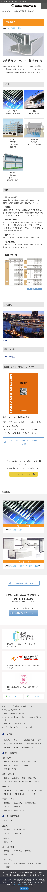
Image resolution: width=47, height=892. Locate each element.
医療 (17, 765)
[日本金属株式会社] (23, 5)
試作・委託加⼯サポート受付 (14, 713)
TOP (3, 11)
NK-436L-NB (19, 794)
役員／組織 (8, 744)
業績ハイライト (9, 842)
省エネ (17, 781)
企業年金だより (20, 723)
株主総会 (28, 851)
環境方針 (17, 740)
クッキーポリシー (30, 727)
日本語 (3, 1)
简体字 (17, 1)
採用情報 (7, 723)
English (10, 1)
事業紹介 (18, 744)
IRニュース (8, 821)
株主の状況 (18, 851)
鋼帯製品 (7, 803)
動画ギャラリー (29, 747)
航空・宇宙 (8, 765)
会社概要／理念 (29, 740)
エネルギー (26, 765)
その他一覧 (31, 794)
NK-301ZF (7, 790)
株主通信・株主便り (35, 863)
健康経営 (17, 747)
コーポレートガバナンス (33, 744)
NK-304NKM (19, 790)
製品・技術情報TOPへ (24, 583)
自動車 (21, 566)
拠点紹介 (7, 747)
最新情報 (16, 706)
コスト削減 (8, 781)
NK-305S (30, 790)
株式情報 (7, 851)
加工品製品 (11, 28)
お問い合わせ (28, 706)
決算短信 (7, 863)
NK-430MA (8, 794)
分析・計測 (32, 762)
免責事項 (7, 867)
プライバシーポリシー (12, 727)
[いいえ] (44, 881)
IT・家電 (29, 566)
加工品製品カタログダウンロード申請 (24, 442)
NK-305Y (39, 790)
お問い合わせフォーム (24, 613)
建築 (19, 28)
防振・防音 (32, 778)
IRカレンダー (9, 854)
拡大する (35, 289)
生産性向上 (10, 357)
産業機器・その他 (10, 769)
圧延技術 (38, 781)
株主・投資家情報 (12, 816)
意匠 (23, 778)
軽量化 (6, 778)
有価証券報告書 (19, 863)
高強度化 (15, 778)
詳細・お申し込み (23, 474)
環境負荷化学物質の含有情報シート (16, 810)
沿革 (39, 740)
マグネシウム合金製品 (12, 807)
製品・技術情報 (11, 753)
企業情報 (8, 734)
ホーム (6, 706)
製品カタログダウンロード (13, 710)
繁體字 (23, 1)
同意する (24, 888)
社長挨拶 (7, 740)
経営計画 (22, 829)
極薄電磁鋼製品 (30, 803)
